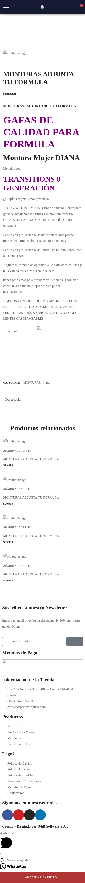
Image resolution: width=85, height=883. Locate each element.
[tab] (13, 400)
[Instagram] (29, 814)
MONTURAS (31, 382)
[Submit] (75, 641)
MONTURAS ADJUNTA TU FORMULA (31, 459)
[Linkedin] (40, 814)
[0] (79, 7)
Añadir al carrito (41, 877)
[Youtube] (18, 814)
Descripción (13, 399)
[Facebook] (7, 814)
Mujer (46, 382)
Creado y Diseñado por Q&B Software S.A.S (35, 826)
